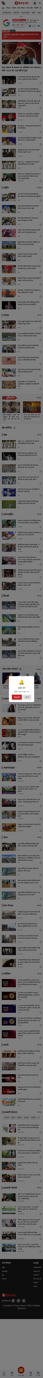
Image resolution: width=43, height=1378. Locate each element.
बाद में (27, 697)
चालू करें (17, 697)
